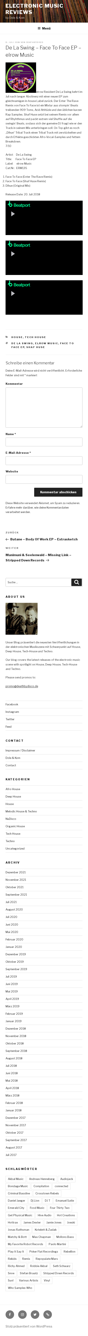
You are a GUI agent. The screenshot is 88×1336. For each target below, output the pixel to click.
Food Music (37, 1207)
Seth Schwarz (61, 1266)
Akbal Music (15, 1179)
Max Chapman (41, 1237)
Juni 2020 (12, 924)
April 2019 (12, 999)
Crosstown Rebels (47, 1193)
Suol (10, 1280)
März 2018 (12, 1095)
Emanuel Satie (65, 1200)
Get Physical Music (20, 1215)
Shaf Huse (35, 347)
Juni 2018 (12, 1073)
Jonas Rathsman (18, 1229)
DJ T (47, 1200)
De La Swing (22, 343)
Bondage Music (18, 1186)
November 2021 (16, 879)
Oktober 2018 (15, 1043)
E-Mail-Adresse (18, 452)
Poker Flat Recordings (43, 1251)
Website (12, 471)
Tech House (35, 337)
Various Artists (28, 1280)
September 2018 (16, 1051)
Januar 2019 (14, 1021)
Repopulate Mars (47, 1258)
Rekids (12, 1258)
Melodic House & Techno (21, 811)
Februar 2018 (14, 1103)
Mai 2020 (12, 932)
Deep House (13, 796)
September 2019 (16, 969)
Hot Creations (66, 1215)
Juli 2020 (11, 917)
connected (61, 1186)
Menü (46, 28)
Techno (10, 841)
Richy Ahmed (16, 1266)
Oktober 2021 (14, 887)
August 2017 (14, 1147)
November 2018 (16, 1036)
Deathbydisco (34, 42)
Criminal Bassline (19, 1193)
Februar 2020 (14, 939)
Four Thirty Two (60, 1207)
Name (11, 434)
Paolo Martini (57, 1244)
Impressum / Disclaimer (20, 750)
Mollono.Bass (65, 1237)
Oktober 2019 (15, 961)
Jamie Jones (54, 1222)
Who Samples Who (20, 1287)
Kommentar (14, 383)
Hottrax (13, 1222)
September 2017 (16, 1140)
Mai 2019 (12, 991)
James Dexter (32, 1222)
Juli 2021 (11, 902)
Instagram (12, 711)
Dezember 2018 (16, 1028)
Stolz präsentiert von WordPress (29, 1326)
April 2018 (12, 1088)
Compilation (41, 1186)
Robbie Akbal (38, 1266)
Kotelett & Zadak (46, 1229)
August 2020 (14, 909)
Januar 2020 (14, 946)
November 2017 (16, 1125)
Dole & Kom (13, 758)
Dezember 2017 (16, 1117)
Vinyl (47, 1280)
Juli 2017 (11, 1155)
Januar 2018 (14, 1110)
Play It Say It (16, 1251)
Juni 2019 (12, 984)
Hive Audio (44, 1215)
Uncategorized (15, 848)
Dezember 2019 (16, 954)
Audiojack (66, 1179)
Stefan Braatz (29, 1273)
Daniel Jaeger (16, 1200)
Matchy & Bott (17, 1237)
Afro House (13, 789)
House (17, 337)
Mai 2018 (12, 1080)
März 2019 (12, 1006)
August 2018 (14, 1058)
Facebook (12, 704)
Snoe (11, 1273)
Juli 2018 (11, 1065)
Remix (26, 1258)
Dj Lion (35, 1200)
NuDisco (11, 818)
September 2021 (16, 894)
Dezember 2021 (16, 872)
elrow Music (46, 343)
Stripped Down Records (58, 1273)
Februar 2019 (14, 1013)
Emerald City (16, 1207)
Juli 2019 (11, 976)
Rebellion (69, 1251)
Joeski (71, 1222)
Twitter (10, 719)
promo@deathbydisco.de (22, 686)
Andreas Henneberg (42, 1179)
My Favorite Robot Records (25, 1244)
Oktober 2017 (14, 1132)
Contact (11, 765)
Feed (9, 726)
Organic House (15, 826)
